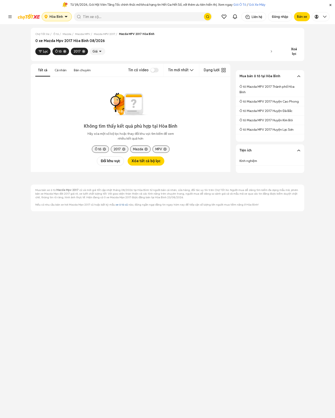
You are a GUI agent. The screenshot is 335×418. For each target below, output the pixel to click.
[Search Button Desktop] (207, 16)
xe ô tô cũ (122, 204)
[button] (330, 4)
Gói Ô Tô (239, 5)
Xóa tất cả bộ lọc (145, 161)
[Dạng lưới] (223, 70)
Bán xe (302, 17)
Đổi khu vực (110, 161)
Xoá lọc (294, 51)
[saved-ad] (224, 16)
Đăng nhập (280, 17)
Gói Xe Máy (257, 5)
